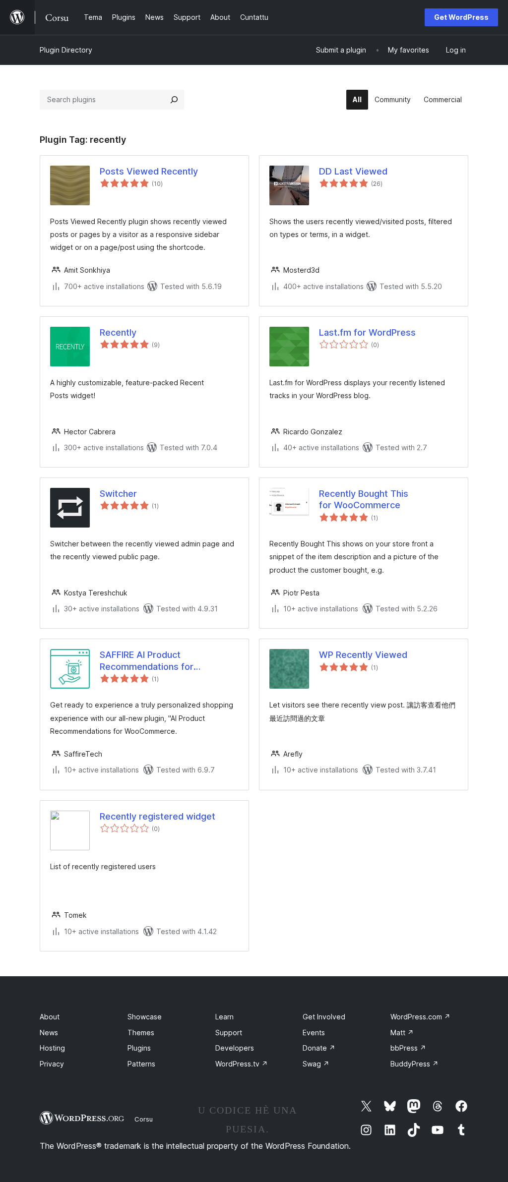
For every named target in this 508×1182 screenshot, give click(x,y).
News (49, 1032)
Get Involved (324, 1016)
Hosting (52, 1048)
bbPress (408, 1048)
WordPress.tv (241, 1064)
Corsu (143, 1119)
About (50, 1016)
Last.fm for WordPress (367, 332)
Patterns (141, 1064)
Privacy (52, 1064)
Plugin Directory (66, 50)
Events (314, 1032)
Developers (234, 1048)
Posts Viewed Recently (149, 171)
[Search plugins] (174, 100)
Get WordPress (461, 17)
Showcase (144, 1016)
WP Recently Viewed (363, 655)
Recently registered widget (157, 816)
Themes (140, 1032)
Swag (316, 1064)
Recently (118, 332)
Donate (319, 1048)
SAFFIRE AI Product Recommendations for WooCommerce (146, 661)
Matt (402, 1032)
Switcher (118, 493)
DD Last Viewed (353, 171)
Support (228, 1032)
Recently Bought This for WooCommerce (363, 499)
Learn (224, 1016)
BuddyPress (414, 1064)
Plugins (139, 1048)
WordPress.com (420, 1016)
